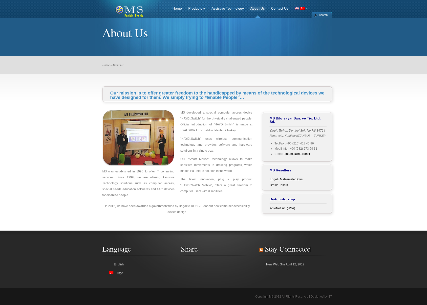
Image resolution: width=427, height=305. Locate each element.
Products (196, 8)
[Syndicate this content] (261, 249)
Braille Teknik (279, 185)
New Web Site (275, 264)
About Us (257, 8)
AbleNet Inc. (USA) (282, 208)
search (323, 14)
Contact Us (279, 8)
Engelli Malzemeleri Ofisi (286, 179)
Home (177, 8)
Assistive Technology (228, 8)
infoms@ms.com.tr (297, 154)
